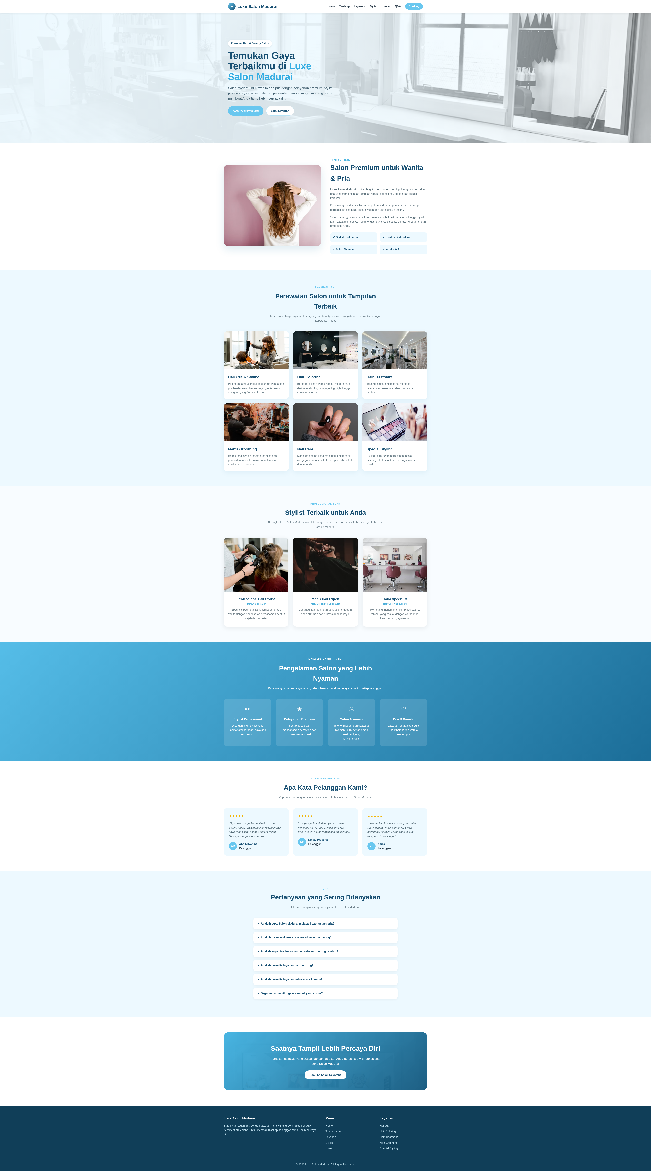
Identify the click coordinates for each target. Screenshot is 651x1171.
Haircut (384, 1125)
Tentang (344, 6)
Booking (414, 6)
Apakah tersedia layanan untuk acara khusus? (291, 979)
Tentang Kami (334, 1131)
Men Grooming (389, 1142)
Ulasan (386, 6)
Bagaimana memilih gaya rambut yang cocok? (292, 993)
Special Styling (389, 1148)
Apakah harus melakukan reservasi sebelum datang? (296, 937)
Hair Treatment (389, 1137)
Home (331, 6)
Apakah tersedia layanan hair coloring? (287, 965)
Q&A (398, 6)
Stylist (373, 6)
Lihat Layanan (280, 110)
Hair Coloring (388, 1131)
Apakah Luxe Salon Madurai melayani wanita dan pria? (297, 923)
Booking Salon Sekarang (325, 1075)
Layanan (359, 6)
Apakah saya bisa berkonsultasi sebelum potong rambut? (299, 951)
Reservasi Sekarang (246, 110)
